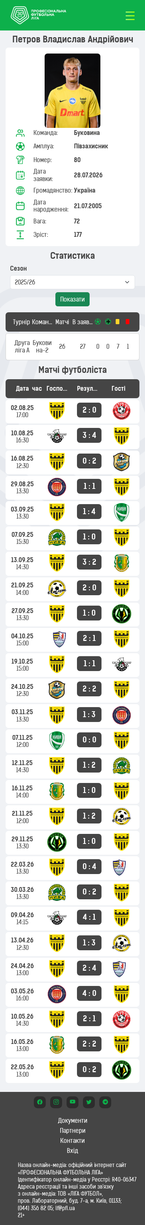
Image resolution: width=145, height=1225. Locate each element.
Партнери (73, 1130)
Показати (72, 299)
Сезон (18, 268)
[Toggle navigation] (130, 15)
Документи (72, 1120)
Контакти (72, 1140)
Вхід (72, 1150)
